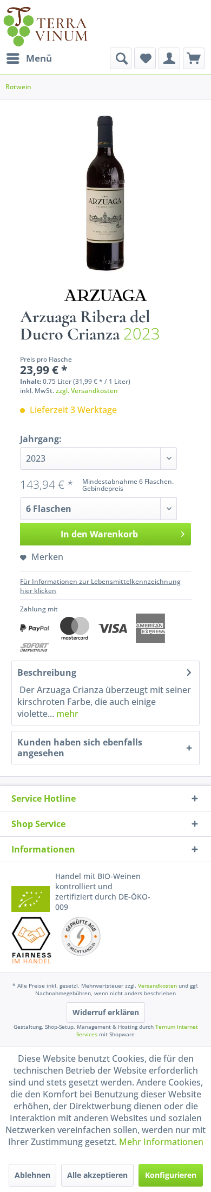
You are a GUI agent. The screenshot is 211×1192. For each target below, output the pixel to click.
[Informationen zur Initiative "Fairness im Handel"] (31, 940)
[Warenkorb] (194, 58)
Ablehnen (32, 1175)
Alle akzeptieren (97, 1175)
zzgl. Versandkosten (87, 390)
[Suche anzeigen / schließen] (120, 58)
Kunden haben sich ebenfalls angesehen (79, 747)
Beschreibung (46, 672)
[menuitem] (28, 58)
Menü (39, 58)
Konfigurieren (170, 1175)
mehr (66, 714)
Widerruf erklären (105, 1012)
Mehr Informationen (161, 1142)
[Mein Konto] (169, 58)
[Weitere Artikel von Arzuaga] (105, 291)
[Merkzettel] (145, 58)
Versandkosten (157, 985)
